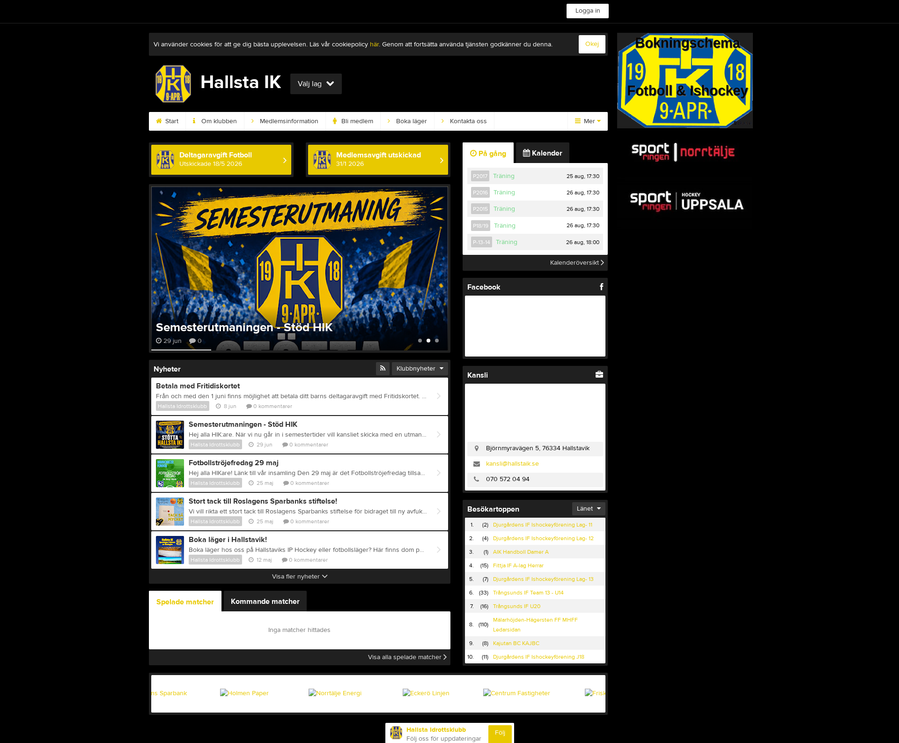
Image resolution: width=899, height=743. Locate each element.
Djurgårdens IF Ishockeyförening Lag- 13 (543, 579)
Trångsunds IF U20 (516, 606)
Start (170, 121)
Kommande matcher (265, 601)
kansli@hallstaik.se (512, 464)
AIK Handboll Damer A (521, 552)
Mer (589, 121)
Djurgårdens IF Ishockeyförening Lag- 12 (543, 538)
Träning (504, 176)
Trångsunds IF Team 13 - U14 (528, 592)
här (374, 44)
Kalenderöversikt (575, 263)
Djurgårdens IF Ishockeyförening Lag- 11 (542, 524)
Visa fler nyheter (297, 576)
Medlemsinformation (288, 121)
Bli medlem (356, 121)
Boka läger (410, 121)
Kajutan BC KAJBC (516, 643)
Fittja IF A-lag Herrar (518, 565)
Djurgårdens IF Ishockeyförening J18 (538, 657)
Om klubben (218, 121)
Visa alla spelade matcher (405, 657)
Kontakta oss (467, 121)
